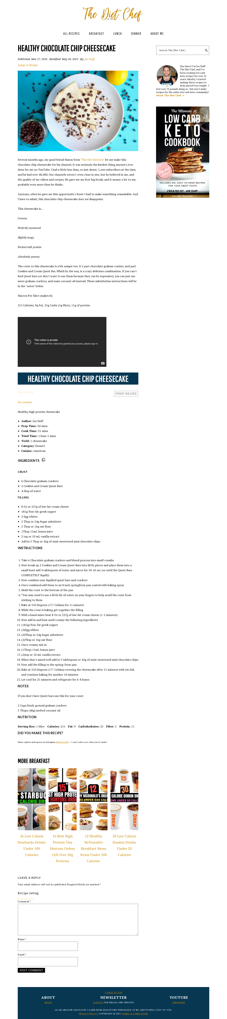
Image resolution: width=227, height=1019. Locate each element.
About (48, 1002)
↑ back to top (113, 992)
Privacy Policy (88, 1013)
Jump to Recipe (28, 65)
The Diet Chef (113, 12)
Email (22, 954)
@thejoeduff (62, 742)
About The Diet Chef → (170, 95)
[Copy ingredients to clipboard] (43, 460)
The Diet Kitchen (92, 160)
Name (22, 939)
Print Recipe (126, 393)
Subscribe (178, 1002)
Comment (24, 901)
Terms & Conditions (135, 1013)
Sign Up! (98, 1002)
